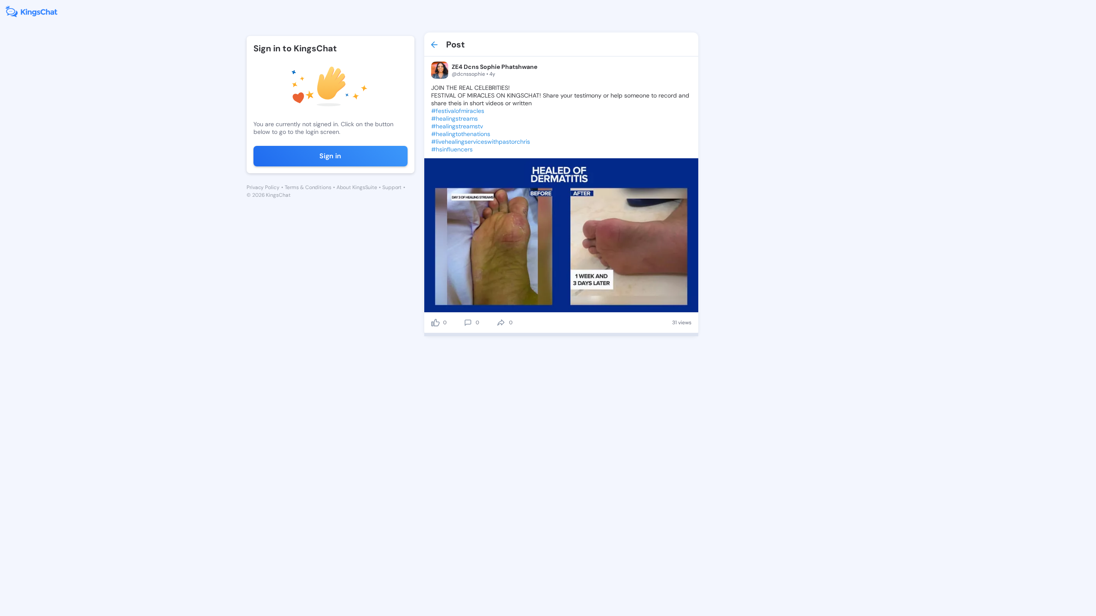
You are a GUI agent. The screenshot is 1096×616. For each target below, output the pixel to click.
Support (392, 187)
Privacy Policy (263, 187)
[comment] (468, 322)
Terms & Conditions (308, 187)
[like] (435, 322)
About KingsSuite (357, 187)
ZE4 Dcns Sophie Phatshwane (494, 67)
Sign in (330, 155)
